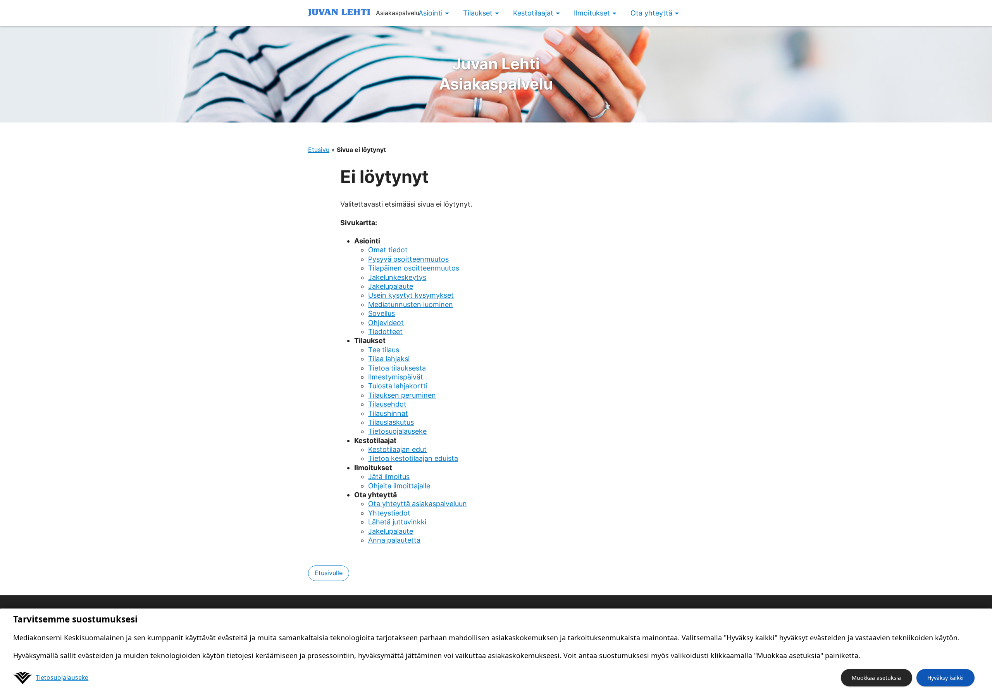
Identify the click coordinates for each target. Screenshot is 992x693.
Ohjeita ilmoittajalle (399, 486)
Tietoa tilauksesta (397, 368)
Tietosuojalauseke (397, 431)
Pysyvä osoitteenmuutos (408, 259)
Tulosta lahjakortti (397, 386)
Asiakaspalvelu (496, 73)
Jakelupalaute (390, 286)
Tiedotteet (385, 332)
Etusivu (318, 149)
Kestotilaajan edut (397, 449)
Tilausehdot (387, 404)
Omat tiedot (388, 250)
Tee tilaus (383, 350)
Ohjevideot (386, 323)
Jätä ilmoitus (389, 476)
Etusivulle (329, 573)
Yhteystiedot (389, 513)
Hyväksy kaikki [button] (945, 677)
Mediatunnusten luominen (410, 304)
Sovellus (381, 313)
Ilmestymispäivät (395, 377)
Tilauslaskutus (391, 422)
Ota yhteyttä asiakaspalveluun (417, 504)
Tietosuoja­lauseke (62, 677)
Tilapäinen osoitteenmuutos (413, 268)
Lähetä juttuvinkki (397, 522)
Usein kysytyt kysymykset (411, 295)
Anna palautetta (394, 540)
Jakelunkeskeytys (397, 277)
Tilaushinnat (388, 413)
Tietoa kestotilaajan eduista (413, 458)
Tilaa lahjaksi (389, 359)
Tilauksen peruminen (402, 395)
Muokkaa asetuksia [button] (876, 677)
